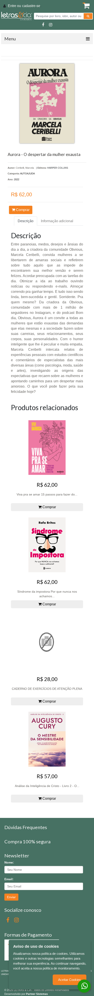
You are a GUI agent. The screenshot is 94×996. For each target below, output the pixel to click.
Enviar (11, 897)
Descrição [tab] (25, 221)
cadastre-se (31, 6)
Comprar (22, 210)
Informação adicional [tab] (57, 221)
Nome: (9, 862)
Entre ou (14, 6)
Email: (9, 879)
